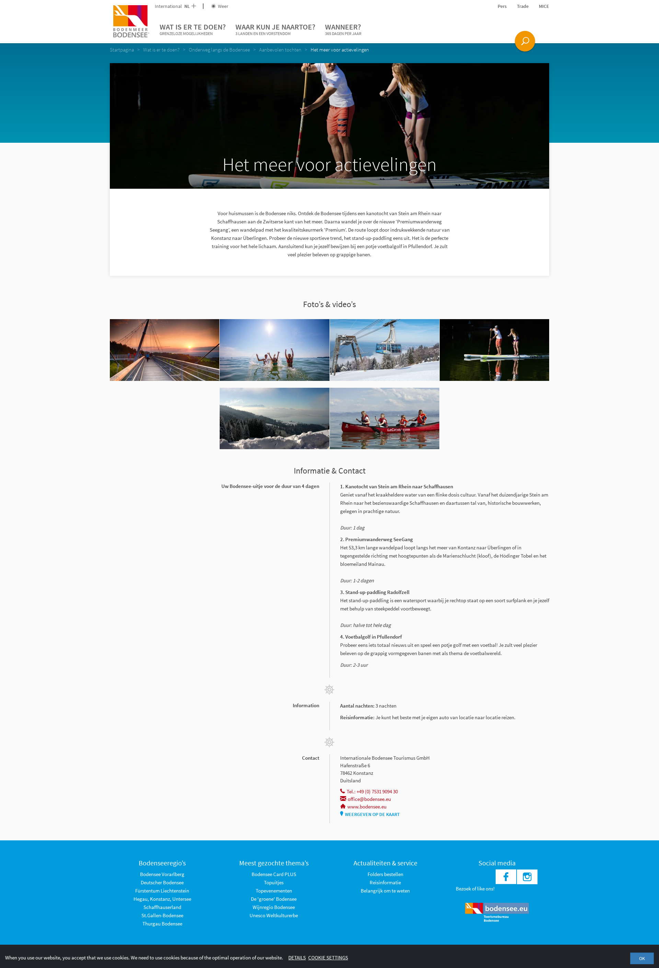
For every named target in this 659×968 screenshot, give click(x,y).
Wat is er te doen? (193, 29)
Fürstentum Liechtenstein (162, 890)
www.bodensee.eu (366, 806)
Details (297, 957)
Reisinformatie (385, 882)
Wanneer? (343, 29)
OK (642, 958)
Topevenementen (274, 890)
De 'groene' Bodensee (274, 899)
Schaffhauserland (162, 907)
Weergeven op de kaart (372, 814)
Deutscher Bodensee (162, 882)
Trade (523, 6)
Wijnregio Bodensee (274, 907)
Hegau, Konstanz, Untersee (162, 899)
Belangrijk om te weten (385, 890)
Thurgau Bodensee (162, 923)
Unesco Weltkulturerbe (274, 915)
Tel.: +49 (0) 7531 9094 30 (372, 791)
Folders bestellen (385, 874)
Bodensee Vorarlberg (162, 874)
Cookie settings (328, 957)
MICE (544, 6)
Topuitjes (274, 882)
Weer (222, 6)
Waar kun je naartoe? (275, 29)
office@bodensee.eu (369, 799)
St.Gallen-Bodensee (162, 915)
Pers (502, 6)
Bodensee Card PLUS (274, 874)
